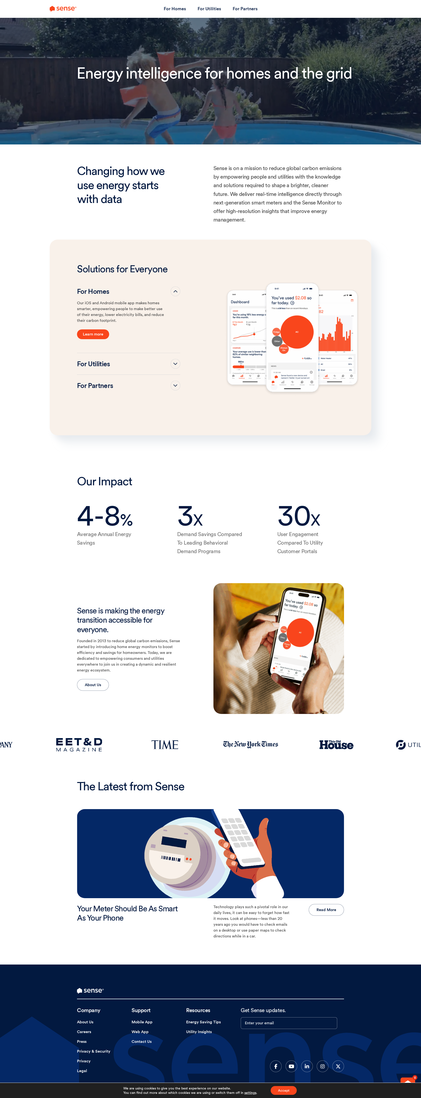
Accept (283, 1090)
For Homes (175, 8)
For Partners (245, 8)
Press (81, 1041)
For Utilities (209, 8)
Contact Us (142, 1041)
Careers (84, 1031)
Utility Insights (199, 1031)
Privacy (84, 1061)
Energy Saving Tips (203, 1022)
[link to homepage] (90, 991)
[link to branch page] (63, 9)
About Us (93, 684)
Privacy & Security (93, 1051)
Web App (140, 1031)
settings (250, 1093)
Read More (326, 909)
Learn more (93, 334)
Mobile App (142, 1022)
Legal (82, 1070)
